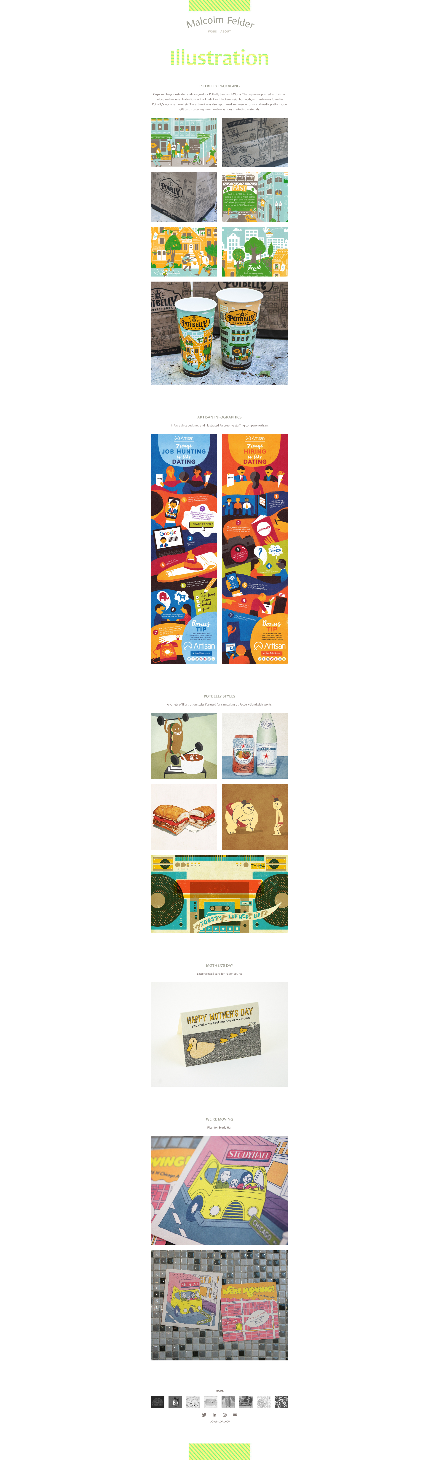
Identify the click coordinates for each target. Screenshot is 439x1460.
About (225, 31)
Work (212, 31)
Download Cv (219, 1421)
